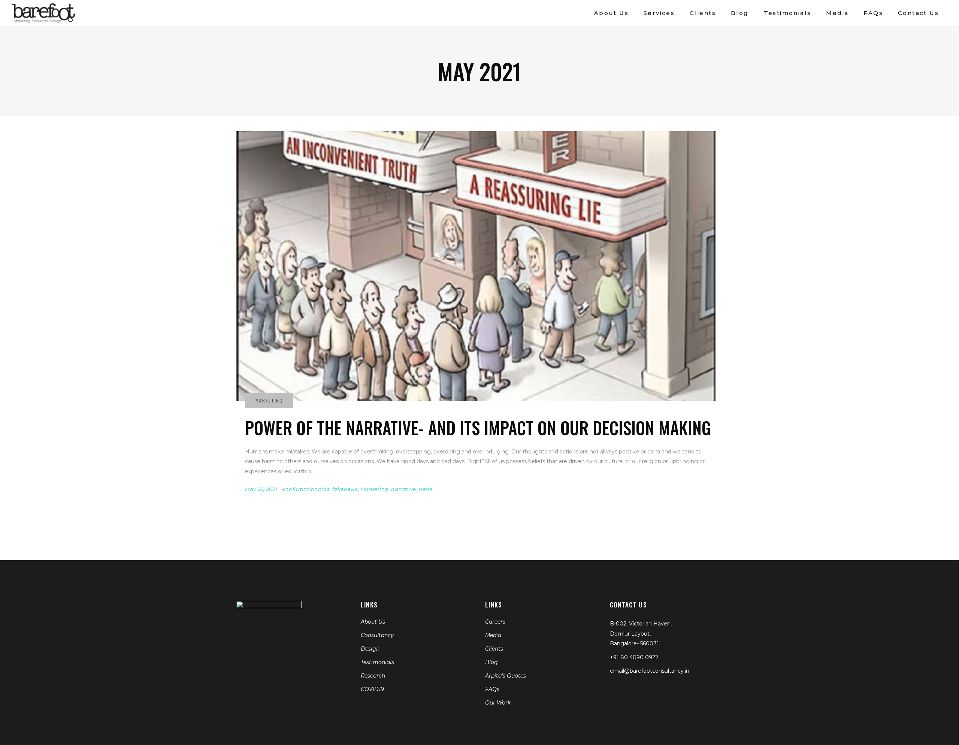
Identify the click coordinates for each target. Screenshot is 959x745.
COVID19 (372, 689)
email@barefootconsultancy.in (649, 670)
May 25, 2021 (261, 489)
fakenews (345, 489)
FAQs (492, 689)
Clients (494, 648)
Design (370, 648)
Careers (495, 621)
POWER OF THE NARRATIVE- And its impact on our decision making (478, 427)
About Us (373, 621)
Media (493, 635)
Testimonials (377, 662)
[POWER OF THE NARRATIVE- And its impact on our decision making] (476, 266)
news (426, 489)
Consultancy (377, 635)
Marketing (374, 489)
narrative (403, 489)
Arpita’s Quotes (505, 675)
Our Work (498, 702)
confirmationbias (306, 489)
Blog (491, 662)
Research (373, 675)
